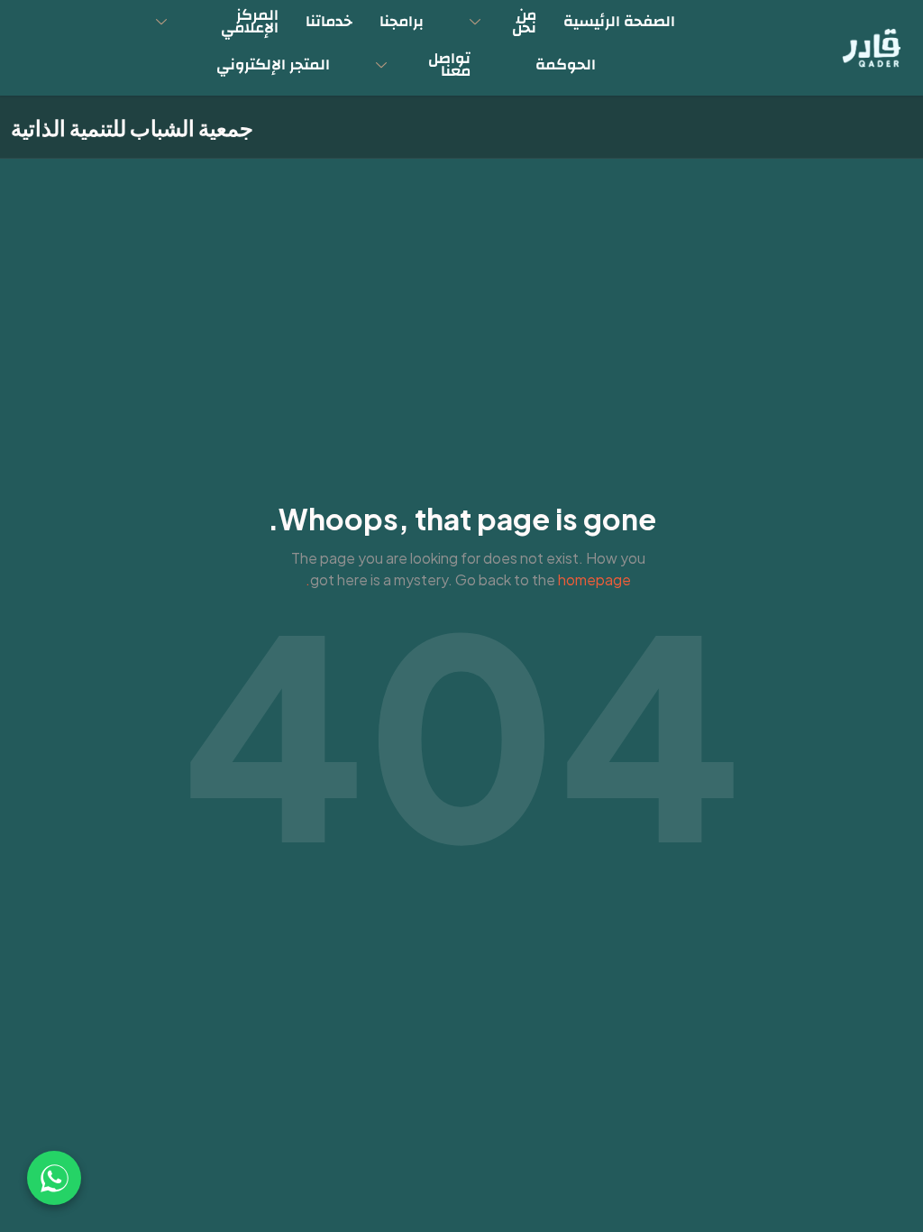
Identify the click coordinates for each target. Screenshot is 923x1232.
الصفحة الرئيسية (619, 21)
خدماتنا (329, 21)
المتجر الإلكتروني (273, 64)
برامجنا (401, 21)
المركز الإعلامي (250, 21)
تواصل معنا (449, 64)
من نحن (524, 21)
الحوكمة (565, 64)
